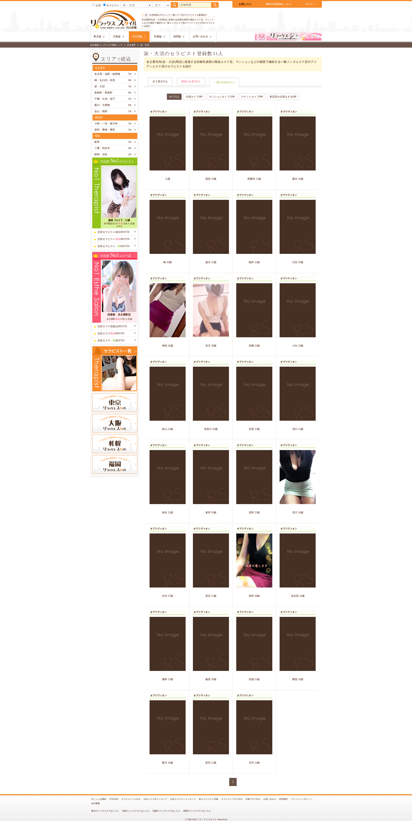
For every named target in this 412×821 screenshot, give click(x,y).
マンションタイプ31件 (222, 96)
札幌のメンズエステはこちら (166, 811)
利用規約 (283, 799)
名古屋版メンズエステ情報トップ (106, 45)
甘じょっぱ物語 (98, 799)
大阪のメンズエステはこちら (136, 811)
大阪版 (117, 36)
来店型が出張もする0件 (283, 96)
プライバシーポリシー (301, 799)
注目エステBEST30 (110, 333)
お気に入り (245, 4)
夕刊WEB (113, 799)
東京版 (97, 36)
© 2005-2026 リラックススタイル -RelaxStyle (206, 819)
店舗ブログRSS (252, 799)
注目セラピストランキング (183, 799)
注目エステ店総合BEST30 (112, 326)
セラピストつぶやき (131, 799)
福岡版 (177, 36)
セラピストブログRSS (231, 799)
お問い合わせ (200, 36)
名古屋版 (137, 36)
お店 (98, 5)
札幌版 (158, 36)
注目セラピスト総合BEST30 (113, 231)
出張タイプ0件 (194, 96)
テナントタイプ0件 (252, 96)
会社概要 (95, 803)
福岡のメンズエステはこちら (197, 811)
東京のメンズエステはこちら (105, 811)
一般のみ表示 (224, 82)
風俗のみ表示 (191, 81)
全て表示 (160, 81)
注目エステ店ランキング (155, 799)
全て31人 (174, 96)
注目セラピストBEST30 (113, 239)
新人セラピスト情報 (208, 799)
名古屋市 (131, 45)
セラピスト (112, 5)
